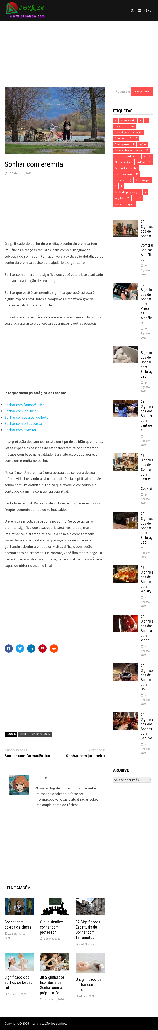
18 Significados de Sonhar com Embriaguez (147, 362)
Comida (137, 132)
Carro (131, 126)
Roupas (146, 180)
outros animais (123, 174)
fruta (139, 150)
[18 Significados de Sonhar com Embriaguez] (125, 348)
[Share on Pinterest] (42, 648)
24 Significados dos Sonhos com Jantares (147, 416)
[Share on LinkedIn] (31, 648)
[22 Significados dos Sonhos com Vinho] (125, 617)
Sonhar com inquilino (21, 411)
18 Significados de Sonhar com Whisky (147, 579)
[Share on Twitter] (20, 648)
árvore (118, 204)
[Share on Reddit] (54, 648)
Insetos (130, 156)
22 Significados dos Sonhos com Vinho (147, 628)
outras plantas (129, 168)
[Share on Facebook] (9, 648)
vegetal (119, 198)
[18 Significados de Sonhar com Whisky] (125, 568)
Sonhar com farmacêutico (24, 404)
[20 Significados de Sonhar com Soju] (125, 666)
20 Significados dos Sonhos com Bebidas (147, 726)
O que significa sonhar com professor (52, 927)
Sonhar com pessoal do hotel (27, 417)
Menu (147, 10)
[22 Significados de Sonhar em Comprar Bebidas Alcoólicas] (125, 222)
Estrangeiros (122, 144)
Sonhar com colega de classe (18, 924)
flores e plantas (123, 150)
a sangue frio (128, 120)
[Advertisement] (79, 49)
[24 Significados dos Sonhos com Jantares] (125, 402)
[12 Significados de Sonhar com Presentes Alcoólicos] (125, 285)
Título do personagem (35, 734)
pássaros (120, 180)
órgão (130, 204)
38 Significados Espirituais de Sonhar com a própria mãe (52, 985)
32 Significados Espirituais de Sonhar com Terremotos (88, 929)
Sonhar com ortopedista (23, 423)
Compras (120, 138)
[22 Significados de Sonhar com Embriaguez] (125, 514)
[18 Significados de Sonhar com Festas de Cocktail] (125, 456)
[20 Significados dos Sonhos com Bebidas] (125, 715)
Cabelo (119, 126)
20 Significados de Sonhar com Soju (147, 677)
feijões (142, 144)
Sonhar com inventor (20, 429)
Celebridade (122, 132)
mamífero (126, 162)
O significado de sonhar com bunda (88, 984)
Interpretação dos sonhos (48, 1023)
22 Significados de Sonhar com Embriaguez (147, 528)
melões (141, 162)
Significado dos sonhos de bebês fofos (18, 982)
